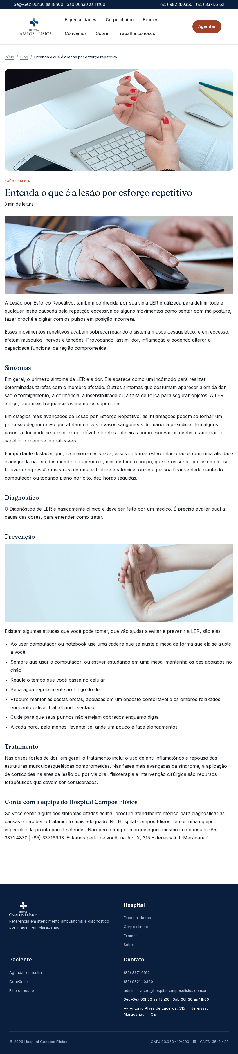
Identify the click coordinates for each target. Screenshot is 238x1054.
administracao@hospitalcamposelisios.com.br (165, 990)
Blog (24, 57)
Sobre (129, 944)
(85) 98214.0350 (138, 981)
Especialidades (137, 917)
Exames (131, 935)
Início (9, 57)
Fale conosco (21, 990)
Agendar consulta (25, 972)
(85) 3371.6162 (137, 972)
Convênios (19, 981)
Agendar (207, 26)
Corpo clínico (136, 926)
